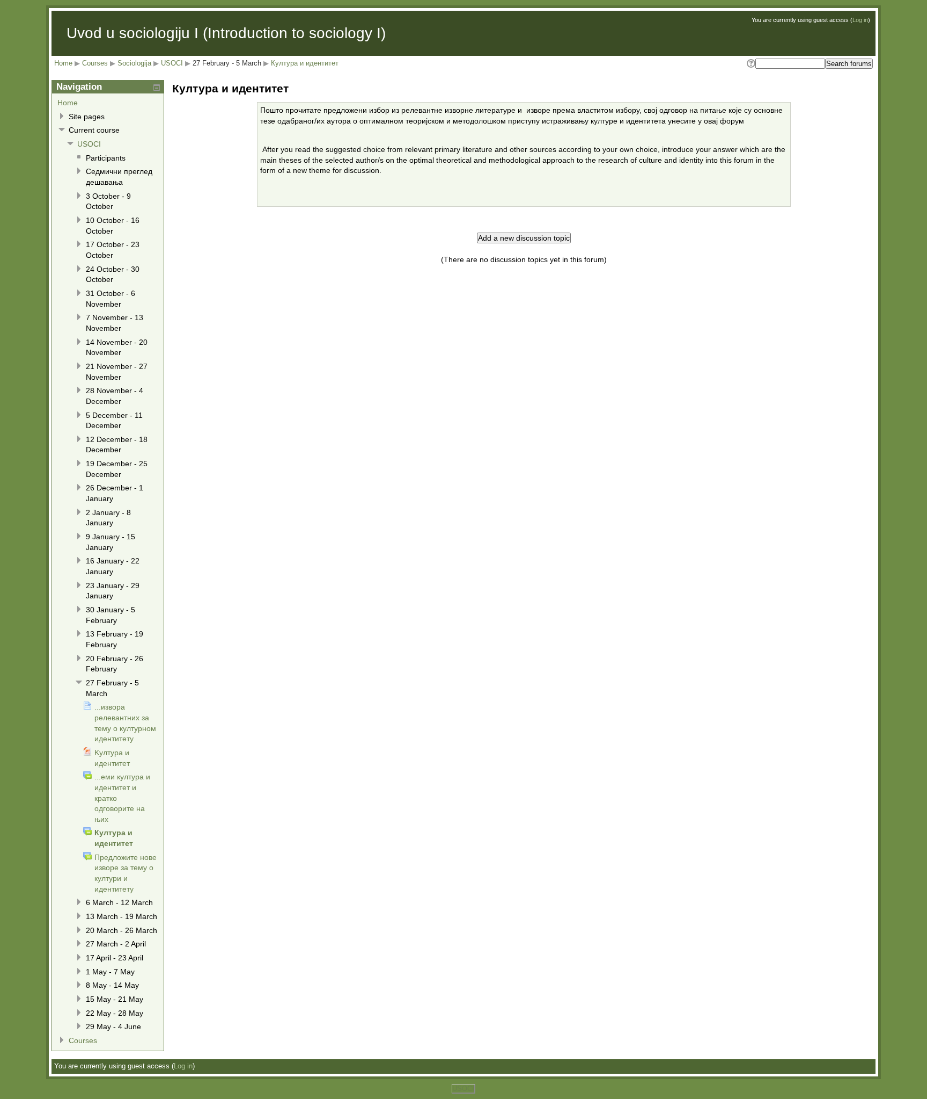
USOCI (172, 63)
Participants (106, 158)
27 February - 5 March (227, 63)
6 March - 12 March (119, 902)
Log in (860, 20)
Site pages (87, 116)
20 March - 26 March (121, 930)
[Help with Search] (750, 64)
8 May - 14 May (112, 985)
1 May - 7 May (110, 971)
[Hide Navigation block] (156, 87)
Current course (94, 130)
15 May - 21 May (114, 999)
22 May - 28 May (114, 1013)
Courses (95, 63)
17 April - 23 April (114, 957)
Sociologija (134, 63)
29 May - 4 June (113, 1026)
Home (63, 63)
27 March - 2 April (116, 943)
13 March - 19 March (121, 916)
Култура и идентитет (305, 63)
